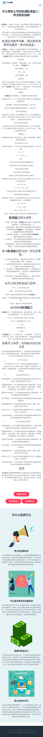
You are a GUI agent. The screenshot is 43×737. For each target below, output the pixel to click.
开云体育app (13, 501)
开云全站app (29, 501)
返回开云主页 (21, 494)
